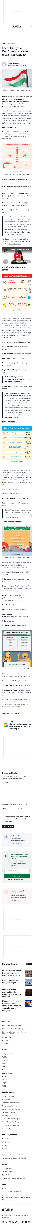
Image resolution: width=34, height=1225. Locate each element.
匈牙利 (4, 1086)
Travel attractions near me (11, 1106)
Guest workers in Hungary (11, 1109)
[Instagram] (10, 1222)
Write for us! (6, 1040)
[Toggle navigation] (3, 26)
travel (17, 713)
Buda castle (6, 1128)
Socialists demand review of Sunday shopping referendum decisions (11, 993)
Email (20, 808)
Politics (4, 1057)
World (4, 1076)
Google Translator (15, 244)
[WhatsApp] (19, 1222)
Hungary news (7, 1054)
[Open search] (31, 26)
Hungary (10, 713)
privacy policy (19, 879)
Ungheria (5, 1083)
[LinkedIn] (3, 1222)
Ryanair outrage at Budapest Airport (10, 981)
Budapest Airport (8, 1099)
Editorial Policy (7, 1175)
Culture (4, 1070)
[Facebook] (6, 1222)
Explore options (16, 843)
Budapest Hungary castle (10, 1125)
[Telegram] (23, 1222)
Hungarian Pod (7, 111)
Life (3, 1067)
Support (5, 1043)
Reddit (4, 1148)
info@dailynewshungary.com (12, 1191)
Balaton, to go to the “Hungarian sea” (15, 567)
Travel (4, 1063)
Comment (6, 782)
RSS (3, 1152)
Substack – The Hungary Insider (13, 1155)
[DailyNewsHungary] (17, 26)
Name (5, 808)
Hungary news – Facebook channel (14, 1158)
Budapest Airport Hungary (11, 1119)
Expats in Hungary (8, 1112)
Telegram (5, 1145)
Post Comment (8, 826)
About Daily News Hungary (11, 1025)
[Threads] (29, 1222)
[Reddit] (26, 1222)
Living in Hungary (8, 1096)
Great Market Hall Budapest (11, 1122)
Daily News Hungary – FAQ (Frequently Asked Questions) (15, 1033)
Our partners (6, 1037)
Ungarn (4, 1079)
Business (5, 1060)
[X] (13, 1222)
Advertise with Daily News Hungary (14, 1178)
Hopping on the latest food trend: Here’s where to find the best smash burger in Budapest (11, 1005)
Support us (14, 900)
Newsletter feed (7, 1139)
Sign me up (16, 876)
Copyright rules (7, 1168)
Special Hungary (7, 1073)
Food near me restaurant (10, 1103)
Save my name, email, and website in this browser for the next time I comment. (17, 819)
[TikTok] (16, 1222)
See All (29, 964)
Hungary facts (7, 1115)
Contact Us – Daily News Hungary (13, 1029)
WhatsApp (5, 1142)
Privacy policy (7, 1172)
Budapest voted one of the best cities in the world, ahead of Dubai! (11, 973)
